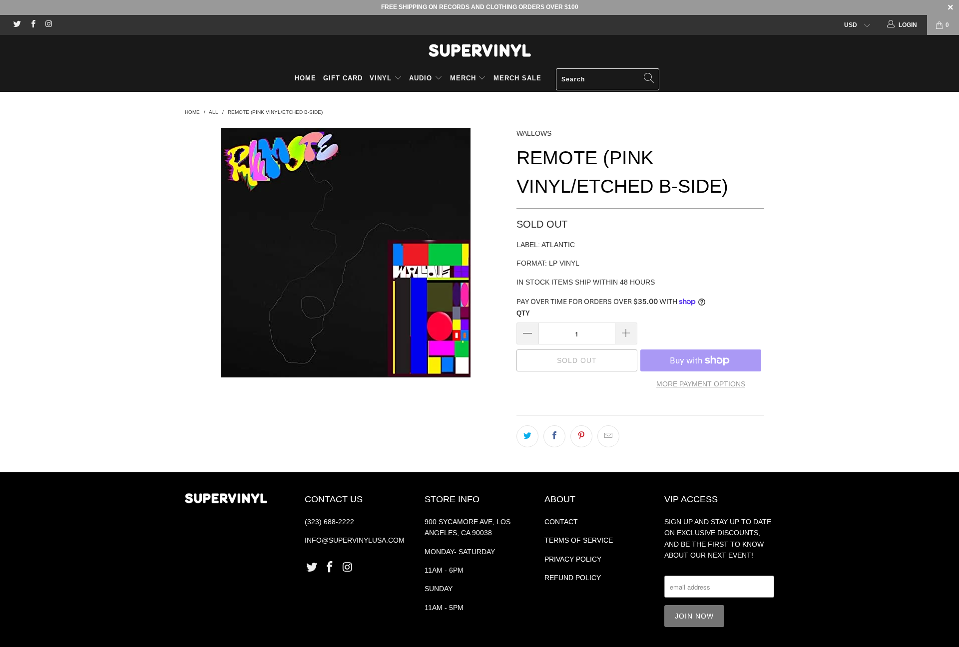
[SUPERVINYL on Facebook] (32, 24)
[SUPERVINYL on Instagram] (48, 24)
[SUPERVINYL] (479, 50)
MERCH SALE (517, 78)
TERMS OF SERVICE (578, 540)
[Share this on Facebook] (554, 436)
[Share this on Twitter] (527, 436)
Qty (523, 313)
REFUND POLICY (572, 578)
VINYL (382, 78)
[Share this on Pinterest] (581, 436)
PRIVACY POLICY (572, 559)
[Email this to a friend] (608, 436)
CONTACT (561, 522)
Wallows (533, 133)
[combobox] (607, 79)
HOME (305, 78)
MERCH (463, 78)
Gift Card (343, 78)
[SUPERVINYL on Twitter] (16, 24)
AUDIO (422, 78)
